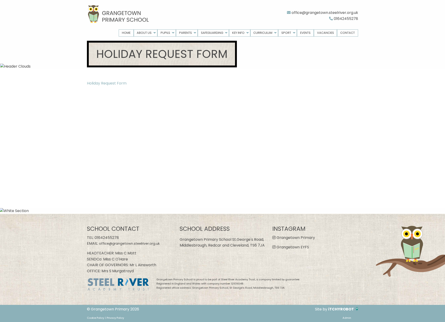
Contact (347, 33)
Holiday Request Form (107, 83)
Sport (286, 33)
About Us (144, 33)
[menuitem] (126, 33)
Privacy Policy (115, 318)
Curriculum (262, 33)
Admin (347, 318)
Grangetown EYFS (292, 247)
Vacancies (325, 33)
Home (126, 33)
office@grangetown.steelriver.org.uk (324, 12)
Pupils (165, 33)
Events (305, 33)
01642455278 (345, 18)
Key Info (238, 33)
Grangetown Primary (295, 237)
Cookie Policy (95, 318)
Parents (185, 33)
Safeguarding (212, 33)
